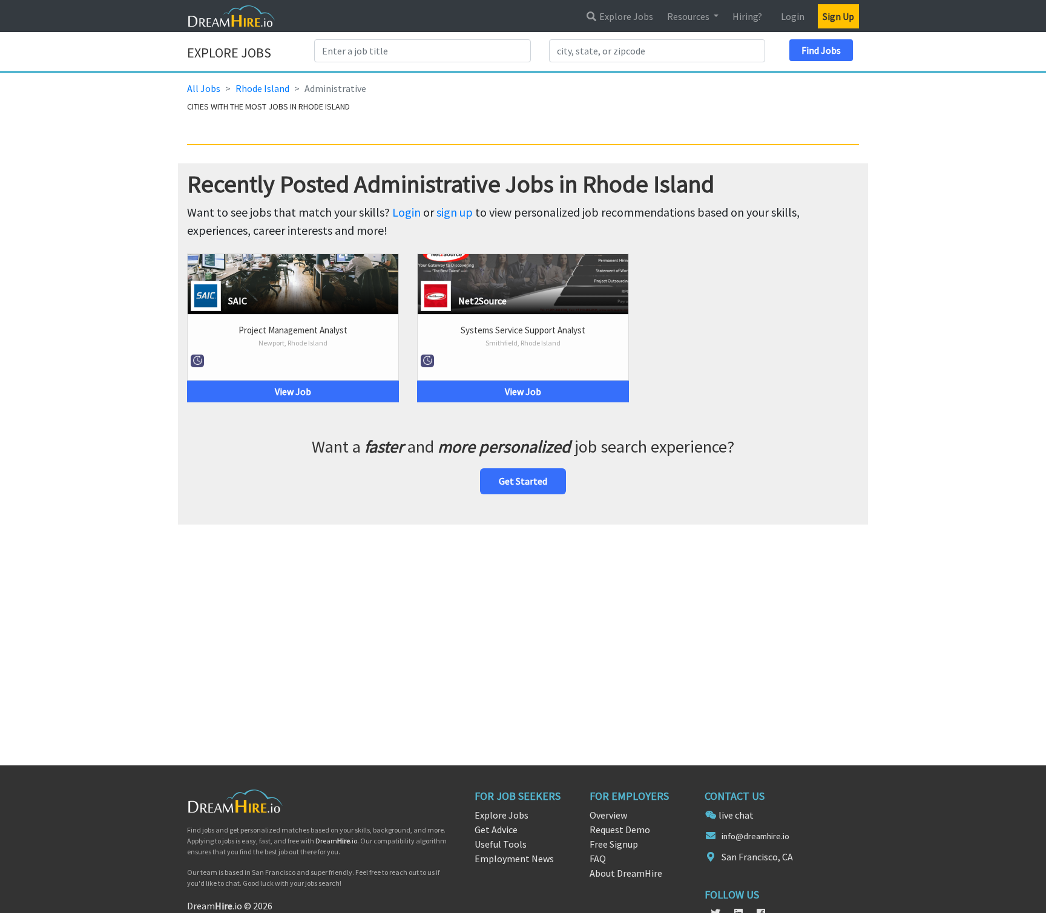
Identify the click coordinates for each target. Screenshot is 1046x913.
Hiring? (747, 16)
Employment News (514, 858)
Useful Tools (501, 844)
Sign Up (838, 16)
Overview (608, 815)
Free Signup (614, 844)
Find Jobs (821, 50)
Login (792, 16)
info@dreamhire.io (755, 836)
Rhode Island (262, 88)
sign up (454, 212)
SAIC (237, 301)
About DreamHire (626, 873)
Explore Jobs (625, 16)
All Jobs (203, 88)
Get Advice (496, 829)
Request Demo (620, 829)
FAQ (598, 858)
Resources (689, 16)
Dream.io (336, 840)
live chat (736, 815)
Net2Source (482, 301)
